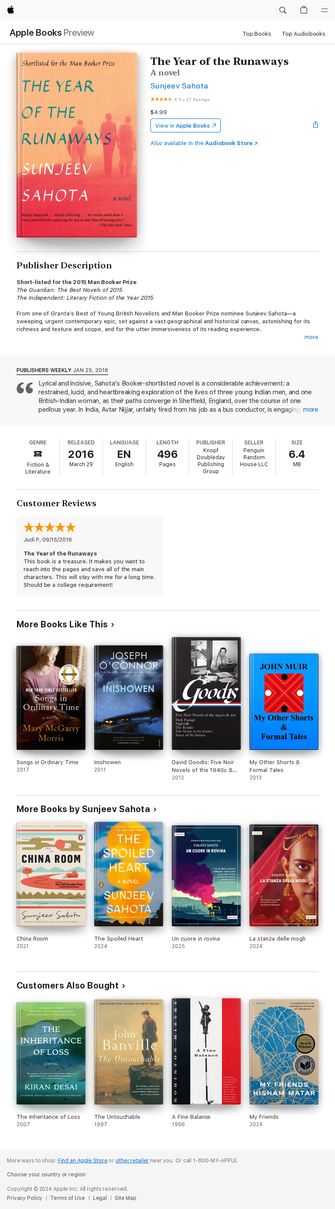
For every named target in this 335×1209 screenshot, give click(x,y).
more (311, 337)
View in (182, 125)
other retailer (132, 1161)
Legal (100, 1198)
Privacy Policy (24, 1198)
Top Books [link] (257, 33)
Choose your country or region (46, 1175)
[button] (282, 10)
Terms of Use (67, 1198)
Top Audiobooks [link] (303, 33)
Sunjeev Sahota (179, 85)
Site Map (126, 1198)
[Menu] (324, 10)
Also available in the (201, 143)
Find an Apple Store (83, 1161)
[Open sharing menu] (316, 125)
